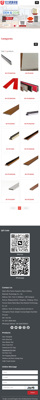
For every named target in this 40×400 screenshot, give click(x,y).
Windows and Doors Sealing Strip (12, 358)
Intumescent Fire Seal (8, 350)
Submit (33, 392)
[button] (37, 2)
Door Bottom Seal (7, 342)
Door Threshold (7, 337)
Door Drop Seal (7, 339)
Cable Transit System (8, 361)
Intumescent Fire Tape (9, 347)
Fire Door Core (7, 353)
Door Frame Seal (7, 345)
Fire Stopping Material (9, 355)
